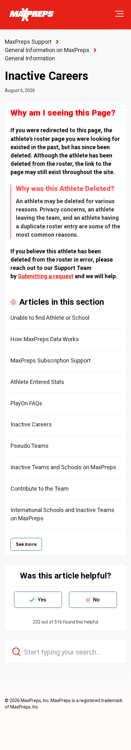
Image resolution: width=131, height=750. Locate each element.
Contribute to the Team (39, 488)
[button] (119, 13)
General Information (30, 58)
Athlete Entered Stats (37, 382)
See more (26, 544)
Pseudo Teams (29, 445)
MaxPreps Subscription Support (50, 360)
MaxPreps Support (28, 41)
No (96, 600)
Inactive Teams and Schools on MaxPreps (63, 467)
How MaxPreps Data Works (44, 339)
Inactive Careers (31, 424)
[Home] (31, 14)
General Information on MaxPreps (47, 50)
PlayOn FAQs (26, 403)
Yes (42, 600)
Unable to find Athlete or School (49, 317)
